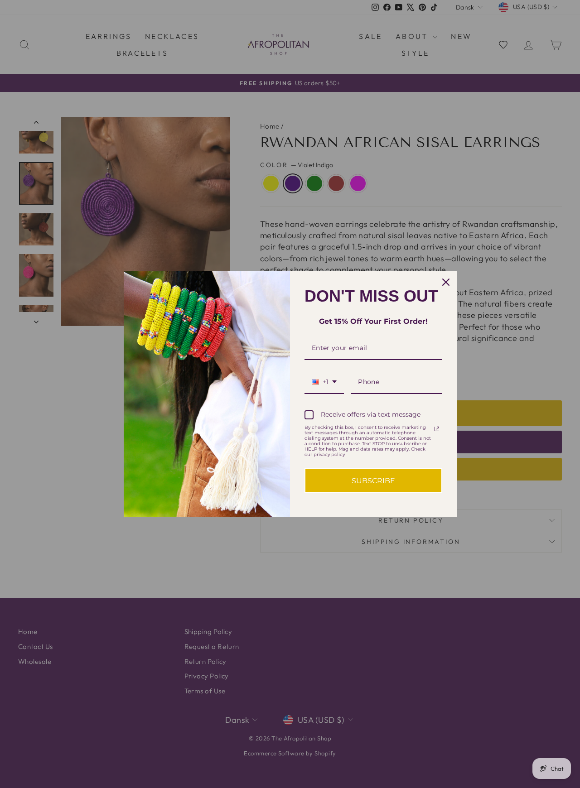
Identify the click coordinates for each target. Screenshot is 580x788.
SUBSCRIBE (373, 480)
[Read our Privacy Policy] (436, 428)
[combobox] (324, 382)
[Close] (446, 282)
